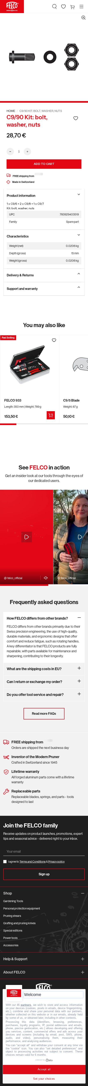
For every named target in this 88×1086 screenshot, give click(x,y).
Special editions (12, 930)
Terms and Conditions (32, 861)
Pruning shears (12, 915)
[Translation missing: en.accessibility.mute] (44, 578)
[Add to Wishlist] (75, 118)
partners (26, 1004)
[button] (54, 6)
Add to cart (44, 164)
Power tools (10, 938)
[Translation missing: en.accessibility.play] (26, 537)
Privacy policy (56, 861)
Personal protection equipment (21, 908)
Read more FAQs (44, 714)
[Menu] (81, 6)
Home (11, 111)
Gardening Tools (13, 901)
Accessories (10, 945)
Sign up (44, 874)
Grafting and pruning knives (19, 923)
